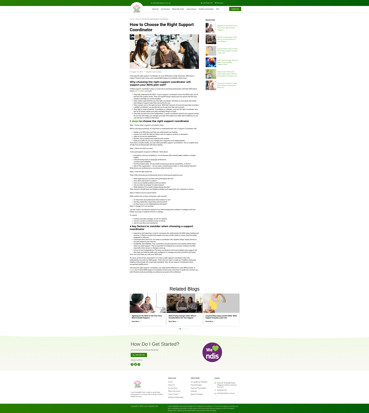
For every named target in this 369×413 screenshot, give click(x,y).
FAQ (217, 9)
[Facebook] (132, 364)
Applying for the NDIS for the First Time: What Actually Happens (227, 28)
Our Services (165, 9)
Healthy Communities (206, 9)
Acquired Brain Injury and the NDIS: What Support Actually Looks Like (227, 51)
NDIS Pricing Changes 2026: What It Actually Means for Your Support (227, 39)
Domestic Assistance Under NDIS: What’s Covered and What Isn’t (227, 85)
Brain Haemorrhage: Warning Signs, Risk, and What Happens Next (227, 62)
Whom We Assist (178, 9)
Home (132, 19)
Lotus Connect (191, 9)
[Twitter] (135, 364)
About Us (155, 9)
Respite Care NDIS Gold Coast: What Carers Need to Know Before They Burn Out (227, 74)
